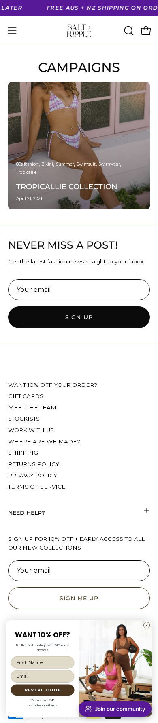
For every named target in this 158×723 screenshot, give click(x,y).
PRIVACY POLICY (32, 475)
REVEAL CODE (43, 690)
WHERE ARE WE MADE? (44, 441)
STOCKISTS (24, 418)
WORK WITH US (31, 430)
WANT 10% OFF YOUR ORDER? (52, 385)
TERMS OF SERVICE (37, 486)
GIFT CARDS (25, 396)
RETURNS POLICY (33, 464)
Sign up (79, 317)
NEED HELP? (26, 512)
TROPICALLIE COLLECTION (66, 186)
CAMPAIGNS (79, 67)
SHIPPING (23, 452)
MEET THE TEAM (32, 407)
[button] (128, 30)
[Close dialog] (146, 625)
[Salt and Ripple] (79, 31)
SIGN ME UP (79, 598)
